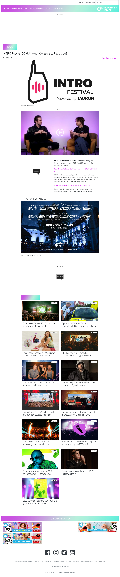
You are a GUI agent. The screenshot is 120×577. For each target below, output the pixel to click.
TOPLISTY (48, 9)
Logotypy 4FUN (38, 561)
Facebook (80, 2)
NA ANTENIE (12, 9)
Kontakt (30, 561)
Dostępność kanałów (21, 561)
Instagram (91, 2)
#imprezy (14, 58)
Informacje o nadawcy (87, 561)
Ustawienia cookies (100, 561)
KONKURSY (22, 9)
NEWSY (32, 9)
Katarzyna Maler (111, 58)
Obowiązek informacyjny (60, 561)
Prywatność (48, 561)
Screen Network (56, 567)
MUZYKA (39, 9)
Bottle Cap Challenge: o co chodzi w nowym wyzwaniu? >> (72, 185)
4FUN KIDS (58, 9)
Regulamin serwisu (74, 561)
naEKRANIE (65, 567)
